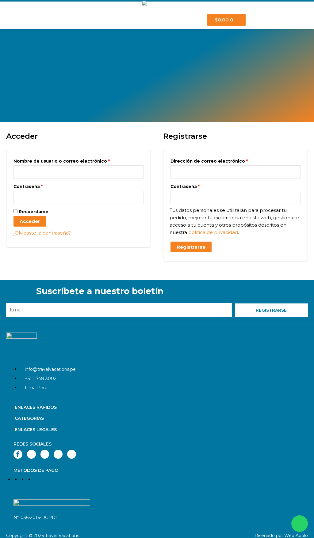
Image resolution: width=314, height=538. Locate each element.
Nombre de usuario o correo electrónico (61, 161)
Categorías (29, 418)
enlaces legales (36, 429)
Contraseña (28, 186)
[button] (157, 407)
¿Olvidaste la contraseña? (42, 233)
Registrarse (191, 247)
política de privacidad (213, 232)
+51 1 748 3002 (40, 378)
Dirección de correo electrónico (209, 161)
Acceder (30, 221)
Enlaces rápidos (36, 407)
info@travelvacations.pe (50, 369)
